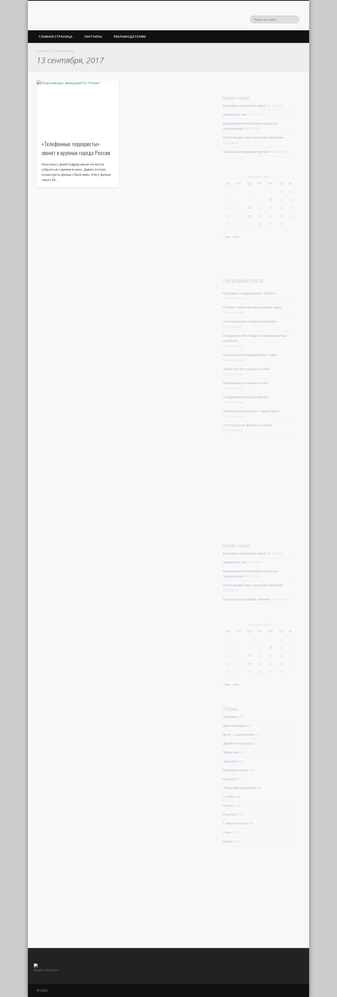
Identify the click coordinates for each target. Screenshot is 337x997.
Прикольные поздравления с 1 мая (249, 355)
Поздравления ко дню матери (245, 397)
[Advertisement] (257, 487)
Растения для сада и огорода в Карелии (253, 137)
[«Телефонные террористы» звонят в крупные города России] (78, 107)
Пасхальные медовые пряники (246, 151)
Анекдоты (230, 716)
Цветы (228, 841)
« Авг (227, 237)
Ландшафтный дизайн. (240, 787)
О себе (228, 796)
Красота (229, 779)
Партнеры (93, 36)
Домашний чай (234, 114)
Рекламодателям (130, 36)
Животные (231, 752)
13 (249, 208)
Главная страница (56, 36)
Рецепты (229, 814)
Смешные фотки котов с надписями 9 (251, 411)
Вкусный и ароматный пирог (244, 105)
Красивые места (235, 770)
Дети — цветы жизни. (239, 734)
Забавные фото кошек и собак (246, 369)
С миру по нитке (235, 823)
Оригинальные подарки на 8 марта (250, 321)
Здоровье (231, 761)
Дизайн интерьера (237, 743)
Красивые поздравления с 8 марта (249, 293)
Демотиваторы (234, 725)
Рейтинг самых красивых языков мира (252, 307)
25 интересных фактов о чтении (247, 425)
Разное (228, 805)
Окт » (237, 237)
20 (249, 216)
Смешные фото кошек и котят (245, 383)
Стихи (227, 832)
